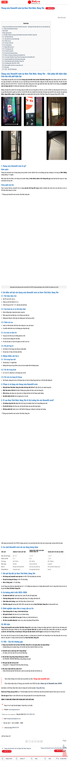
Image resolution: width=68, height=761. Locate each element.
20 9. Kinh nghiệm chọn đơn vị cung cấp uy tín (12, 65)
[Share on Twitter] (32, 741)
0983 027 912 (51, 8)
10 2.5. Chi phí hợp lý (7, 45)
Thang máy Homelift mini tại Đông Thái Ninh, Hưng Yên (17, 748)
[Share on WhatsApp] (26, 741)
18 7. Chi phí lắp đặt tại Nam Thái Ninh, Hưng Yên (13, 61)
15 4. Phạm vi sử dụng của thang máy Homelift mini (13, 55)
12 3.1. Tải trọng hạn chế (7, 49)
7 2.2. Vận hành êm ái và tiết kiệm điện (10, 39)
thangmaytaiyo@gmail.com (13, 719)
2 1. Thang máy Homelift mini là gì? (10, 29)
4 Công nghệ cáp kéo (6, 33)
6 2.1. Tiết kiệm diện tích (7, 37)
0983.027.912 (15, 727)
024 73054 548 (30, 714)
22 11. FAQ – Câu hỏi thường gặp (9, 69)
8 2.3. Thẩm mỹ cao (6, 41)
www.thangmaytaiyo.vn (14, 709)
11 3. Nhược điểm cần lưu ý (8, 47)
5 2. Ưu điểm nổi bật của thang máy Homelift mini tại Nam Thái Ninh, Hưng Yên (19, 35)
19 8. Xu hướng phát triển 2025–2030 (10, 63)
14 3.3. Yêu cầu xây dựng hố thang (9, 53)
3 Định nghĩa (5, 31)
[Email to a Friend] (35, 741)
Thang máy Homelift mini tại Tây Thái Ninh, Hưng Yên (54, 748)
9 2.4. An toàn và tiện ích (7, 43)
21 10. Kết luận (5, 67)
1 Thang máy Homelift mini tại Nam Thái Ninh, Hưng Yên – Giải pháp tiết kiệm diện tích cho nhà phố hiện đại (26, 27)
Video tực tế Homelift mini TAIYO (51, 683)
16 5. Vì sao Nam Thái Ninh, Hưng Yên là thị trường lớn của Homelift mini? (18, 57)
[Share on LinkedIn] (41, 741)
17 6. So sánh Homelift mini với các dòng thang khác (13, 59)
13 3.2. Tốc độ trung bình (7, 51)
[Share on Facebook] (29, 741)
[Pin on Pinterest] (38, 741)
